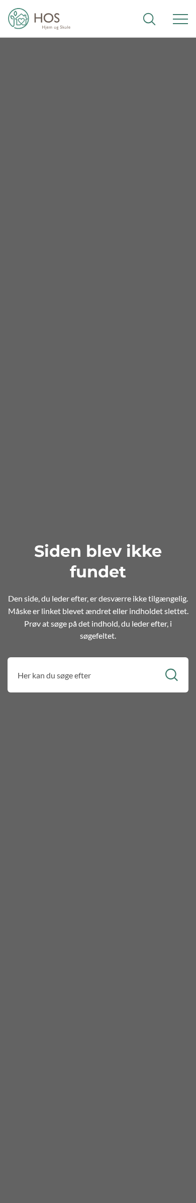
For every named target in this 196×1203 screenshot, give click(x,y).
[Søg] (171, 675)
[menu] (180, 19)
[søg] (149, 19)
